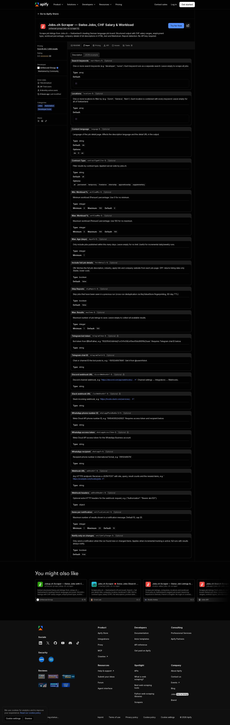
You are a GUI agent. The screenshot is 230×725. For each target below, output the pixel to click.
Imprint (100, 717)
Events (174, 682)
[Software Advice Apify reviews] (53, 676)
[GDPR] (41, 659)
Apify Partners (177, 639)
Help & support (105, 671)
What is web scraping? (140, 678)
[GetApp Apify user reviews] (41, 676)
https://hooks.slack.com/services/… (115, 399)
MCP (100, 650)
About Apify (176, 671)
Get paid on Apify (142, 650)
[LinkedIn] (40, 643)
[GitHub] (55, 643)
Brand (173, 700)
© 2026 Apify (186, 717)
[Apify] (41, 4)
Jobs (179, 694)
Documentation (141, 633)
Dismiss (28, 718)
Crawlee (102, 656)
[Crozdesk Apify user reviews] (66, 685)
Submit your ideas (106, 677)
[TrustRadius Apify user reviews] (54, 685)
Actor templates (141, 639)
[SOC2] (51, 659)
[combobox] (187, 25)
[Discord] (70, 643)
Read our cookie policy (30, 713)
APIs (136, 671)
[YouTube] (63, 643)
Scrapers (138, 702)
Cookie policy (149, 717)
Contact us (176, 677)
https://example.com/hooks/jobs (87, 479)
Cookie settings (168, 717)
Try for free (176, 25)
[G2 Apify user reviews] (42, 685)
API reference (140, 645)
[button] (102, 61)
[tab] (75, 45)
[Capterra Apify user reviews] (68, 676)
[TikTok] (78, 643)
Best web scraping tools (143, 686)
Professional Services (181, 633)
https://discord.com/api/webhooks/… (118, 380)
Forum (100, 682)
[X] (48, 643)
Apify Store (103, 633)
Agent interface (105, 688)
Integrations (103, 639)
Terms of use (114, 717)
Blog (173, 688)
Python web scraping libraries (144, 695)
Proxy (100, 645)
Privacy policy (132, 717)
